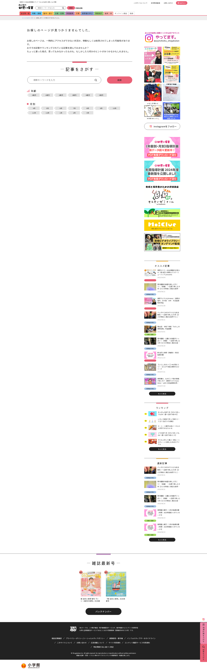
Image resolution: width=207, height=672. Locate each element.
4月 (34, 108)
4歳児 (88, 95)
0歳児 (34, 95)
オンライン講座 (121, 13)
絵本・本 (108, 13)
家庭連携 (69, 13)
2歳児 (61, 95)
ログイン (183, 3)
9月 (101, 108)
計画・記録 (59, 13)
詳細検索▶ (79, 8)
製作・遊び (47, 13)
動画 (131, 13)
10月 (114, 108)
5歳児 (101, 95)
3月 (87, 113)
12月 (47, 113)
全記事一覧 (25, 13)
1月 (61, 113)
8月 (87, 108)
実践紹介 (98, 13)
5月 (47, 108)
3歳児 (74, 95)
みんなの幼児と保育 (27, 18)
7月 (74, 108)
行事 (78, 13)
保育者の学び (87, 13)
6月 (61, 108)
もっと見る (162, 394)
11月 (34, 113)
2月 (74, 113)
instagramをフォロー (165, 126)
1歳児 (47, 95)
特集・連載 (36, 13)
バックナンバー (103, 611)
